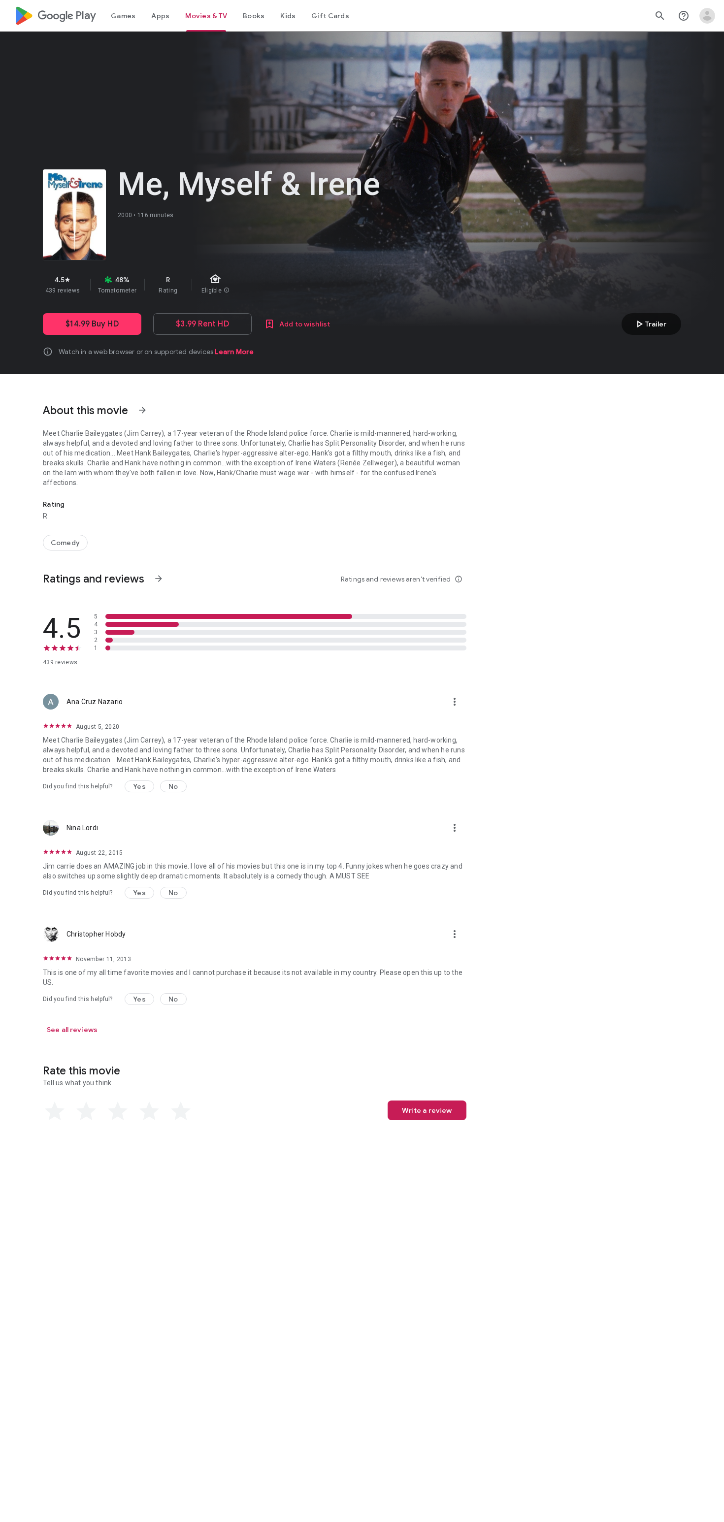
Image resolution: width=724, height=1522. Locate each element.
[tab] (123, 16)
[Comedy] (65, 542)
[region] (218, 284)
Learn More (234, 351)
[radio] (54, 1111)
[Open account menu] (707, 16)
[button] (139, 786)
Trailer (649, 324)
